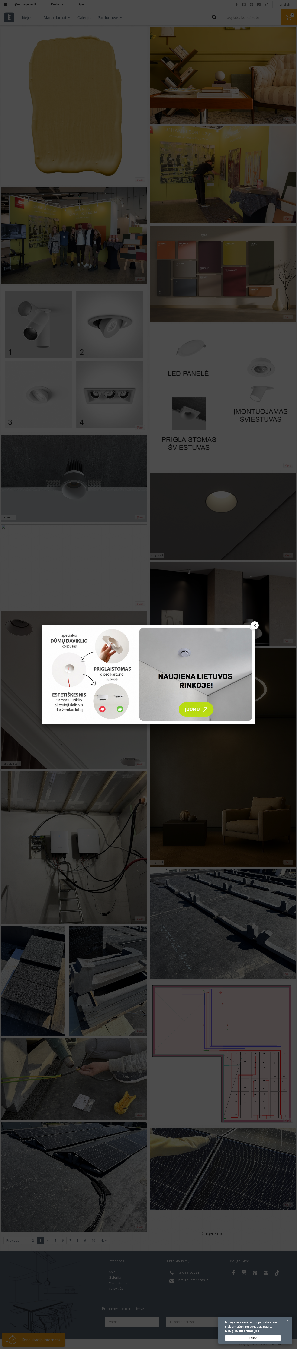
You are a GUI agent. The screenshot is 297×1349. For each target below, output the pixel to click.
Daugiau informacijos (242, 1331)
